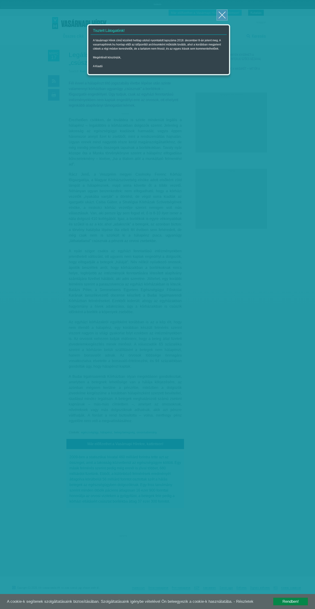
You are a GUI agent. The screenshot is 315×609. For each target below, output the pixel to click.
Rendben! (290, 601)
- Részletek (243, 601)
